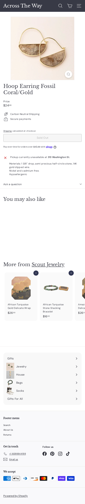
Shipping (7, 131)
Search (6, 425)
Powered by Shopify (15, 496)
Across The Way (22, 6)
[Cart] (69, 6)
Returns (7, 434)
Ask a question (12, 184)
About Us (8, 429)
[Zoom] (68, 74)
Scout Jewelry (48, 264)
